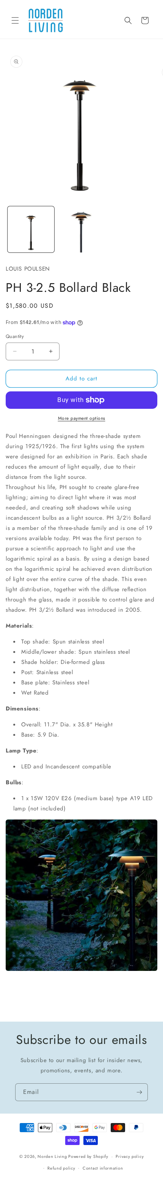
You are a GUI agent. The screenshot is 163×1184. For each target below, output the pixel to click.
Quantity (15, 336)
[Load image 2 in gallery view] (81, 229)
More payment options (81, 418)
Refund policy (61, 1168)
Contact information (103, 1168)
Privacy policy (130, 1156)
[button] (15, 20)
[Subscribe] (139, 1092)
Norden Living (52, 1156)
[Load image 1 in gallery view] (31, 229)
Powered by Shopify (88, 1156)
